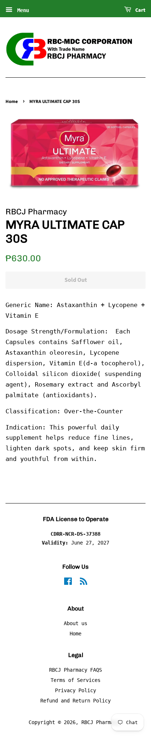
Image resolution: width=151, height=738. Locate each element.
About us (75, 623)
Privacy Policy (75, 690)
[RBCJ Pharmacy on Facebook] (68, 583)
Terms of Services (75, 680)
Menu (21, 10)
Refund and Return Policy (75, 701)
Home (11, 101)
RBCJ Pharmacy (100, 722)
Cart (140, 10)
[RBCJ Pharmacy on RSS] (84, 583)
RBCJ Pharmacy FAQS (75, 670)
